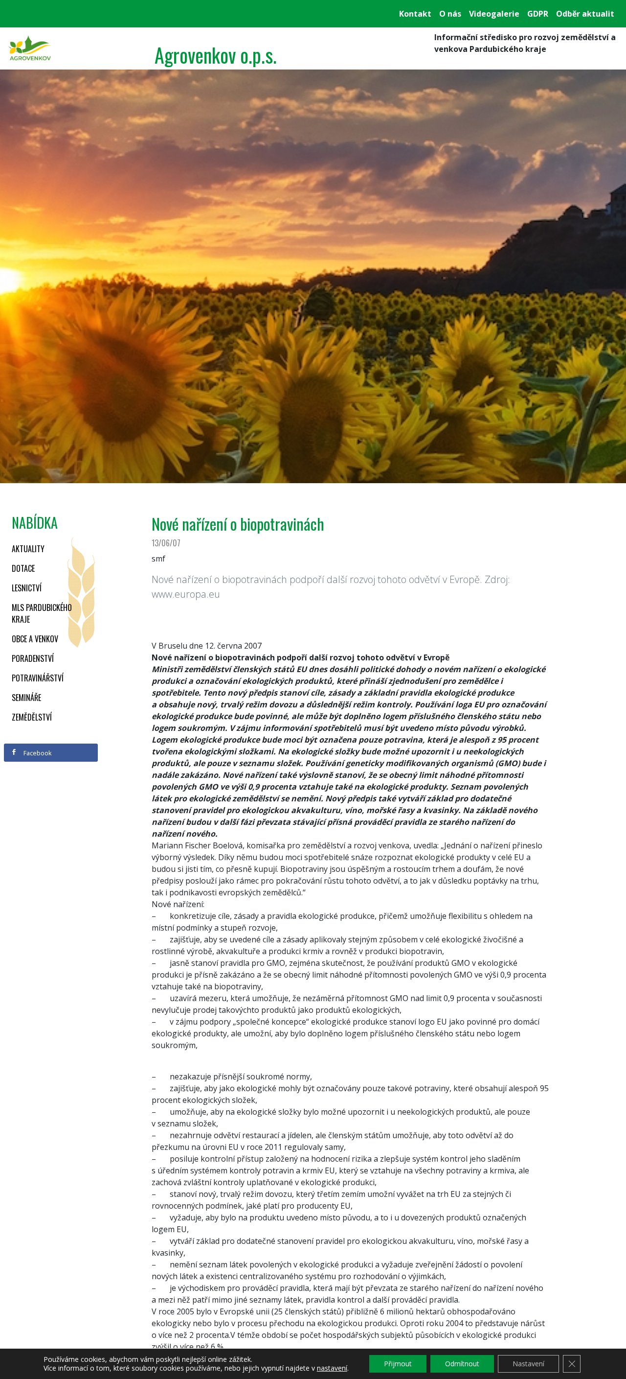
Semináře (26, 697)
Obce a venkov (35, 639)
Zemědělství (32, 717)
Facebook (37, 752)
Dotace (23, 568)
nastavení (332, 1368)
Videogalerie (494, 13)
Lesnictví (27, 588)
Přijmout (398, 1363)
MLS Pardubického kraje (42, 613)
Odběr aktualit (585, 13)
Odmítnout (462, 1363)
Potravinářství (38, 678)
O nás (450, 13)
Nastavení (528, 1363)
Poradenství (33, 658)
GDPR (537, 13)
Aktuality (28, 549)
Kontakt (415, 13)
